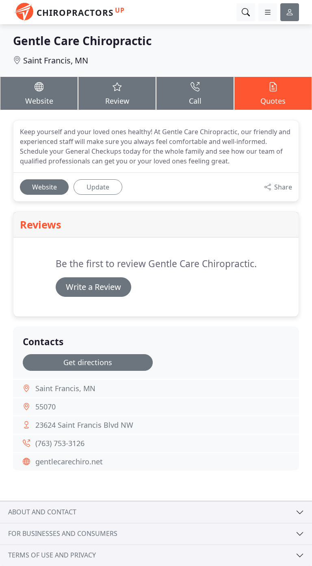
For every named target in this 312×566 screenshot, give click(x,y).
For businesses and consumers (62, 533)
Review (117, 101)
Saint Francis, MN (55, 60)
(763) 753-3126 (59, 443)
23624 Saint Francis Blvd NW (84, 425)
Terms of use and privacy (52, 555)
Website (39, 101)
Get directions (87, 362)
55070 (45, 406)
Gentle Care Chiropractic (82, 40)
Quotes (273, 101)
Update (98, 187)
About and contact (42, 511)
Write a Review (93, 286)
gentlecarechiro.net (69, 461)
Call (195, 101)
